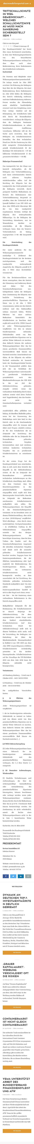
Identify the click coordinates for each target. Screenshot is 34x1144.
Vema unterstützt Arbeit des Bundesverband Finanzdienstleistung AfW (16, 1085)
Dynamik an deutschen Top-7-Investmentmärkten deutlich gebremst (17, 901)
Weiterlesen (17, 952)
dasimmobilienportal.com (16, 4)
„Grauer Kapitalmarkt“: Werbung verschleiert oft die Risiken (16, 970)
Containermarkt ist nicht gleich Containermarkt (15, 1022)
